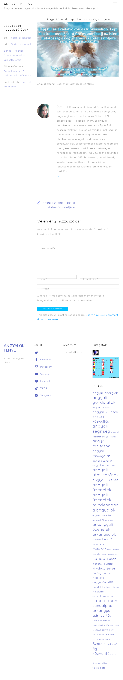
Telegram (45, 396)
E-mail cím (90, 279)
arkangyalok (104, 534)
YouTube (44, 374)
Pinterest (44, 381)
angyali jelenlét (101, 408)
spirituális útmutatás (103, 635)
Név (43, 279)
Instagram (45, 367)
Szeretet (100, 644)
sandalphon (105, 601)
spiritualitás (102, 615)
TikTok (43, 388)
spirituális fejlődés (101, 621)
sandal (99, 559)
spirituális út (108, 630)
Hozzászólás (48, 249)
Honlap (44, 289)
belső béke (97, 540)
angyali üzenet (105, 480)
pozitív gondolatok (109, 554)
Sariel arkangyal (21, 38)
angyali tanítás (109, 437)
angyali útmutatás (104, 466)
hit (112, 539)
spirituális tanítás (101, 625)
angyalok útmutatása (103, 520)
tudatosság (113, 644)
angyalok (106, 510)
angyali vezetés (102, 461)
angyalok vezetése (102, 515)
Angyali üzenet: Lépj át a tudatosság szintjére (78, 19)
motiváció (99, 549)
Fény (106, 539)
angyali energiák (105, 393)
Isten (102, 544)
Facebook (45, 360)
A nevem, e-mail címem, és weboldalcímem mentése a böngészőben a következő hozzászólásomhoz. (70, 298)
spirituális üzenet (102, 640)
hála (95, 545)
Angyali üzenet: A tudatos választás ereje (14, 55)
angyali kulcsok (105, 412)
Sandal (8, 51)
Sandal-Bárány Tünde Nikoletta (105, 564)
